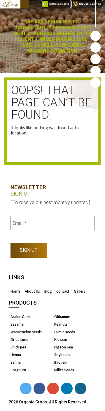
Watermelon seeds (26, 331)
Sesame (17, 324)
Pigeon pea (63, 347)
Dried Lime (19, 339)
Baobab (60, 362)
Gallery (79, 291)
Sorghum (18, 369)
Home (15, 291)
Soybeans (62, 354)
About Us (32, 291)
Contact (62, 291)
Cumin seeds (64, 331)
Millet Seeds (64, 369)
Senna (15, 362)
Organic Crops (33, 402)
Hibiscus (61, 339)
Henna (15, 354)
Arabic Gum (20, 316)
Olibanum (62, 316)
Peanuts (61, 324)
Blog (48, 291)
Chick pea (18, 347)
